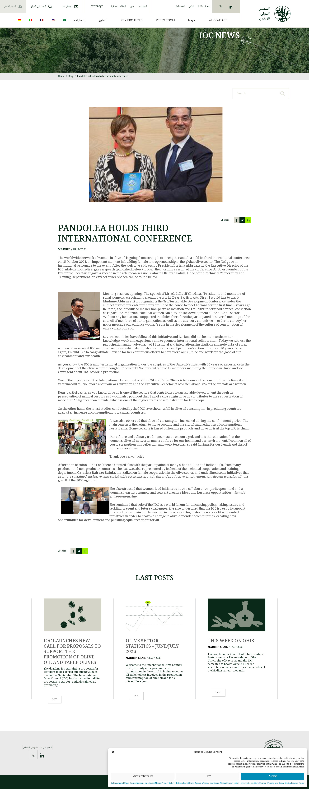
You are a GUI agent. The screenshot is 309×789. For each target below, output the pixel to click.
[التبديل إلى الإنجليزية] (54, 20)
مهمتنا (191, 20)
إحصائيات (79, 20)
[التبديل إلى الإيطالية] (31, 20)
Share (226, 220)
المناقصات (142, 6)
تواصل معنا (67, 6)
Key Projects (131, 20)
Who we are (218, 20)
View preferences (143, 776)
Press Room (165, 20)
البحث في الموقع (38, 6)
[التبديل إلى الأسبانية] (20, 20)
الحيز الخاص (10, 6)
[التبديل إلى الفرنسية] (42, 20)
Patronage (96, 6)
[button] (112, 752)
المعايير (103, 20)
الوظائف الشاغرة (118, 6)
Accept (273, 776)
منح (132, 6)
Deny (208, 776)
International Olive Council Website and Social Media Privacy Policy (272, 783)
